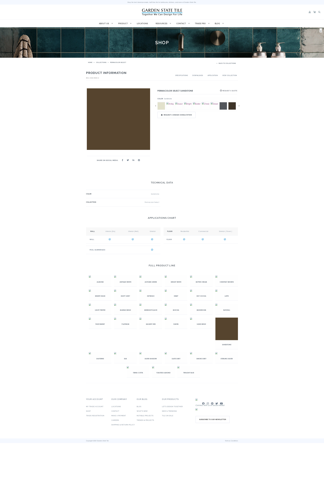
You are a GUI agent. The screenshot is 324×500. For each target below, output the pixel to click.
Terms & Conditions (231, 441)
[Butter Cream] (196, 106)
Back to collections (227, 63)
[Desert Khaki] (214, 106)
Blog (217, 24)
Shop (88, 411)
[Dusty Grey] (223, 106)
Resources (161, 24)
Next (239, 106)
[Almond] (161, 106)
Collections (101, 62)
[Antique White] (170, 106)
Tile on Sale (167, 416)
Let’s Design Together (172, 406)
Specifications (181, 75)
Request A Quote (229, 91)
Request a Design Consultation (178, 115)
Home (90, 62)
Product (123, 24)
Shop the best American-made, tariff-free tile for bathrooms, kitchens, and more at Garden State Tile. (162, 2)
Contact (181, 24)
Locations (142, 24)
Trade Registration (95, 416)
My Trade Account (94, 406)
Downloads (197, 75)
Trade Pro (200, 24)
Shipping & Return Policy (123, 425)
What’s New (142, 411)
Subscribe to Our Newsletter (212, 419)
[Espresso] (232, 106)
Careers (115, 420)
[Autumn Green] (179, 106)
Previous (155, 106)
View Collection (229, 75)
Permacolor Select (118, 62)
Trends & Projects (145, 420)
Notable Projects (145, 416)
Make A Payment (118, 416)
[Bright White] (188, 106)
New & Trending (169, 411)
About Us (104, 24)
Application (213, 75)
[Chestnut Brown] (205, 106)
